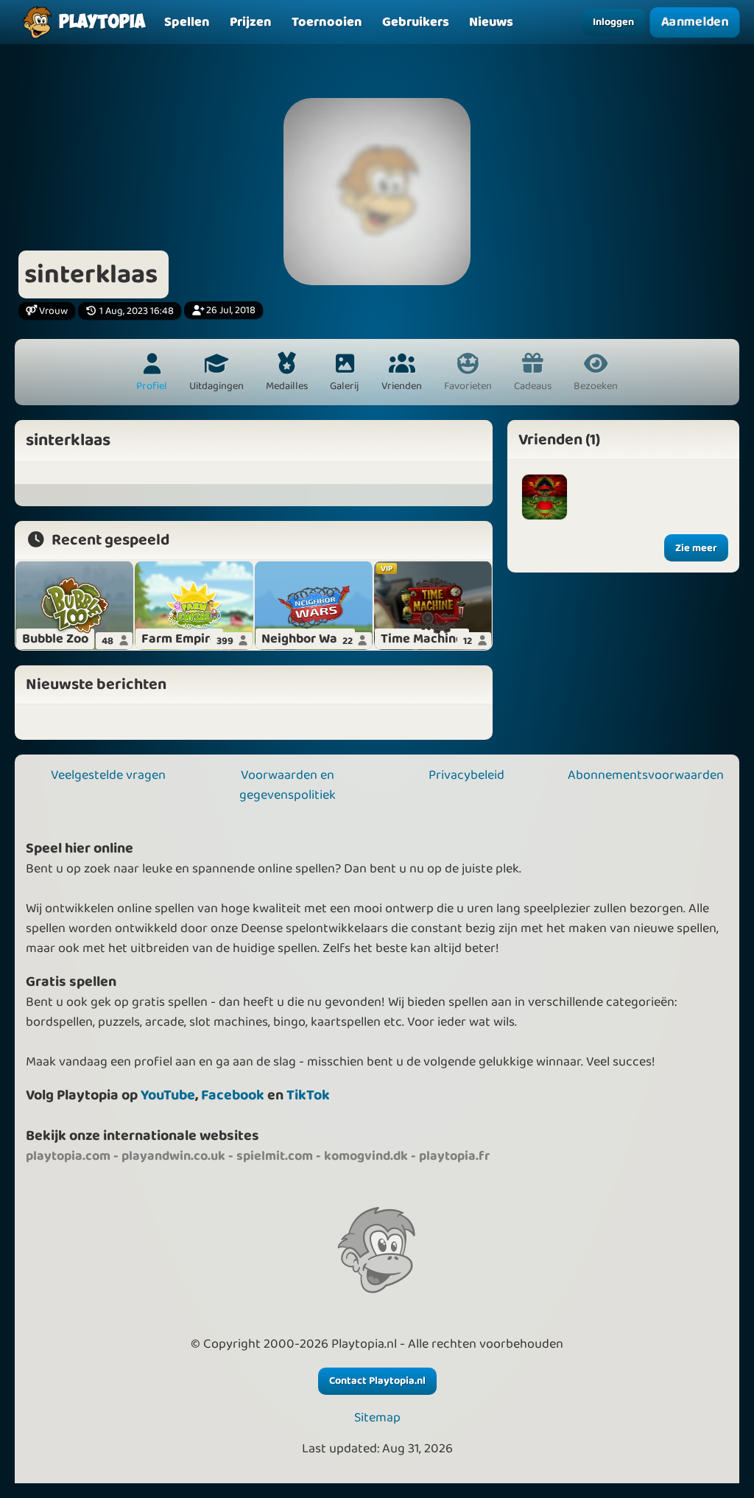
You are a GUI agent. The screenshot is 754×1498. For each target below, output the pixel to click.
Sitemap (377, 1418)
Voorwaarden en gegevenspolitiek (287, 785)
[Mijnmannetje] (544, 497)
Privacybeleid (466, 775)
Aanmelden (695, 22)
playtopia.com (68, 1156)
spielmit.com (274, 1156)
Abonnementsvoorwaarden (646, 775)
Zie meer (696, 548)
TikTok (308, 1095)
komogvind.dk (366, 1156)
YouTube (168, 1095)
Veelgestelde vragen (108, 775)
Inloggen (613, 22)
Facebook (232, 1095)
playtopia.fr (454, 1156)
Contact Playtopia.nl (377, 1381)
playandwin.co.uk (173, 1156)
